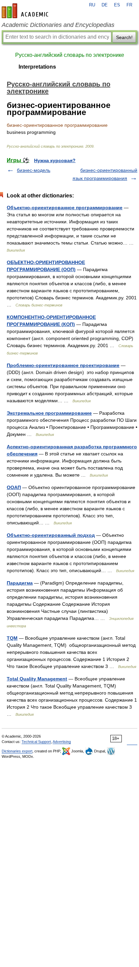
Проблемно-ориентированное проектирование (63, 365)
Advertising (62, 742)
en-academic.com (26, 10)
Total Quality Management (37, 678)
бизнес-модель (33, 170)
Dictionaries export (17, 751)
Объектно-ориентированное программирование (64, 207)
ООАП (14, 487)
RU (92, 5)
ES (117, 5)
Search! (124, 37)
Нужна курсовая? (55, 160)
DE (105, 5)
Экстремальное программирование (49, 413)
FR (129, 5)
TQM (12, 638)
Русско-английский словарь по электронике (69, 55)
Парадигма (20, 583)
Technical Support (36, 742)
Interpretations (37, 67)
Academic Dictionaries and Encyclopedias (58, 25)
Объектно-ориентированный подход (51, 535)
